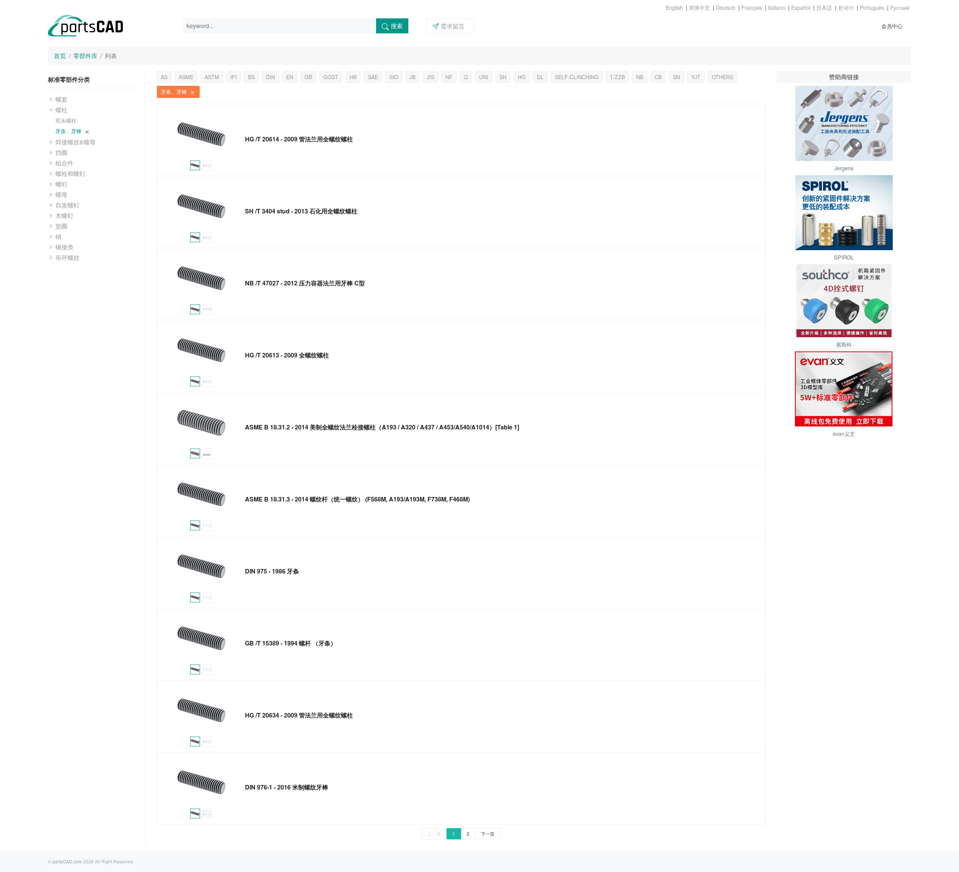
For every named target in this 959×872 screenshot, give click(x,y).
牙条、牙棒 (69, 131)
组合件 (64, 163)
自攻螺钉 (67, 205)
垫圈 (61, 226)
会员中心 (891, 26)
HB (353, 77)
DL (540, 77)
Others (722, 77)
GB (308, 77)
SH (502, 77)
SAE (373, 77)
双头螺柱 (65, 120)
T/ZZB (617, 77)
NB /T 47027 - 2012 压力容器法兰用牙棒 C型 (305, 283)
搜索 (397, 25)
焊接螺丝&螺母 (75, 142)
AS (164, 77)
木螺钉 (64, 215)
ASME (186, 77)
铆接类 (64, 247)
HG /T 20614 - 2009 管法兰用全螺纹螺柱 (299, 139)
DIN (270, 77)
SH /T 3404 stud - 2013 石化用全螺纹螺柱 (301, 211)
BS (251, 77)
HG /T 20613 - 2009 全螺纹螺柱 (287, 355)
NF (449, 77)
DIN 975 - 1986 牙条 (272, 571)
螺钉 (61, 184)
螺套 (61, 99)
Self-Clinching (577, 77)
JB (412, 77)
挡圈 (61, 152)
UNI (483, 77)
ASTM (212, 77)
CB (658, 77)
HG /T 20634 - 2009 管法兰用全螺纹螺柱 (299, 715)
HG (522, 77)
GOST (330, 77)
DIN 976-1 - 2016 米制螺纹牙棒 (286, 787)
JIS (430, 77)
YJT (696, 77)
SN (676, 77)
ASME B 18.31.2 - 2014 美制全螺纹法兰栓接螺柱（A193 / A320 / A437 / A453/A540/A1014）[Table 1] (382, 427)
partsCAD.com (67, 861)
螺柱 (61, 109)
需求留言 (453, 26)
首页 (60, 55)
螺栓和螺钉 (70, 173)
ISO (393, 77)
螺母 (61, 194)
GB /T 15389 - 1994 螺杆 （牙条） (290, 643)
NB (639, 77)
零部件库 (85, 55)
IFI (233, 77)
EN (289, 77)
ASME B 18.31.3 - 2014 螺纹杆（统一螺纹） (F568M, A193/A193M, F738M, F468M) (357, 499)
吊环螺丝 (67, 257)
